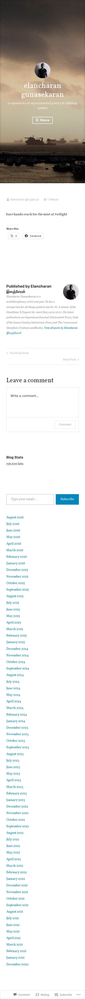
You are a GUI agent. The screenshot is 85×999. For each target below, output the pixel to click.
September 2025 (17, 590)
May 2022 (13, 852)
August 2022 (15, 833)
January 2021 (15, 958)
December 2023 (17, 728)
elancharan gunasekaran (42, 90)
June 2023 (13, 767)
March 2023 (14, 787)
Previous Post (17, 353)
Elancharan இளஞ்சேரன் (24, 199)
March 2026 (14, 550)
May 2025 (13, 616)
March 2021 (14, 945)
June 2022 (13, 846)
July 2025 (12, 603)
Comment (65, 424)
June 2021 (13, 925)
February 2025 (16, 636)
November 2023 (17, 734)
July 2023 (12, 761)
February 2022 (16, 872)
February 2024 (16, 715)
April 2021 (13, 938)
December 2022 (17, 807)
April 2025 (13, 623)
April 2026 (13, 544)
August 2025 (15, 596)
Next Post (69, 360)
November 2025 (17, 577)
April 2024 (13, 701)
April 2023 (13, 780)
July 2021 (12, 918)
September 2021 (17, 905)
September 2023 (17, 747)
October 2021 (15, 899)
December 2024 (17, 649)
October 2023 (15, 741)
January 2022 (15, 879)
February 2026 (16, 557)
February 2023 (16, 793)
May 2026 (13, 537)
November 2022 (17, 813)
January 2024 (15, 721)
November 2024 (17, 655)
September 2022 (17, 826)
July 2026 (12, 524)
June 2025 (13, 609)
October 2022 (15, 820)
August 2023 (15, 754)
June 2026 (13, 530)
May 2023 (13, 774)
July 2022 (12, 839)
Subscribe (67, 499)
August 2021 (14, 912)
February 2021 (16, 951)
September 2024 (17, 668)
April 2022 (13, 859)
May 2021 (13, 931)
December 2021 (17, 885)
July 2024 (12, 682)
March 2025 (14, 629)
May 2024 (13, 695)
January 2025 (15, 642)
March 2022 (14, 866)
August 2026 (15, 517)
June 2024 (13, 688)
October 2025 (15, 583)
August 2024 (15, 675)
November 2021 (17, 892)
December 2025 (17, 570)
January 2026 (15, 563)
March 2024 (14, 708)
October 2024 (15, 662)
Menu (44, 120)
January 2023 (15, 800)
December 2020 (17, 964)
